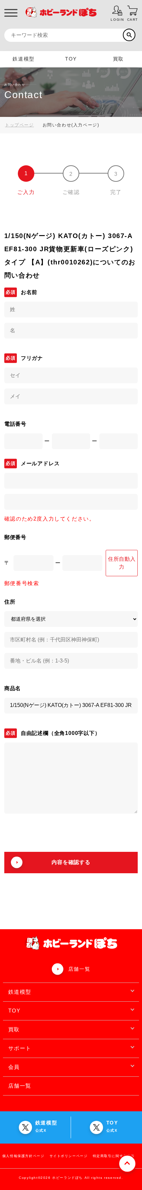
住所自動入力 (122, 563)
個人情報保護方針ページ (23, 1156)
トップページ (19, 124)
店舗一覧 (79, 969)
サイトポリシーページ (69, 1156)
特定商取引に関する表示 (114, 1156)
